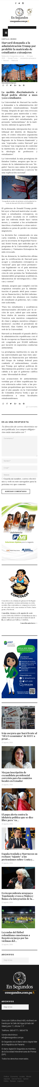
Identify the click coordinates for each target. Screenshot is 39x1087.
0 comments (33, 407)
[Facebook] (15, 3)
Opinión (25, 1079)
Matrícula (14, 60)
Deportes (7, 1079)
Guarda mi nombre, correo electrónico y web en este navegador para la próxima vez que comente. (19, 481)
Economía (14, 1076)
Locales (22, 1076)
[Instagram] (23, 3)
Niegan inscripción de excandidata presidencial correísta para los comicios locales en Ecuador (17, 776)
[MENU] (5, 33)
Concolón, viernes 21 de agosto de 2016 (17, 613)
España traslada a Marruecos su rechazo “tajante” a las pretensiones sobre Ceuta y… (19, 856)
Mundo (14, 39)
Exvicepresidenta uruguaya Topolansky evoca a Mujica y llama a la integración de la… (18, 895)
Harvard (6, 60)
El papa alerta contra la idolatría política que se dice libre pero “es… (17, 817)
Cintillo (6, 39)
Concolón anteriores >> (28, 623)
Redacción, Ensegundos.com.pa (13, 56)
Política (6, 1076)
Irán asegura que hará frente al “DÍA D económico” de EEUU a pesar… (19, 736)
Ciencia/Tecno (17, 1079)
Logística (20, 1081)
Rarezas (13, 1081)
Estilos (6, 1081)
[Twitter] (19, 3)
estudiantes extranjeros (28, 58)
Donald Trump (13, 58)
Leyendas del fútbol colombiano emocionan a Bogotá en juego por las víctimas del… (16, 936)
